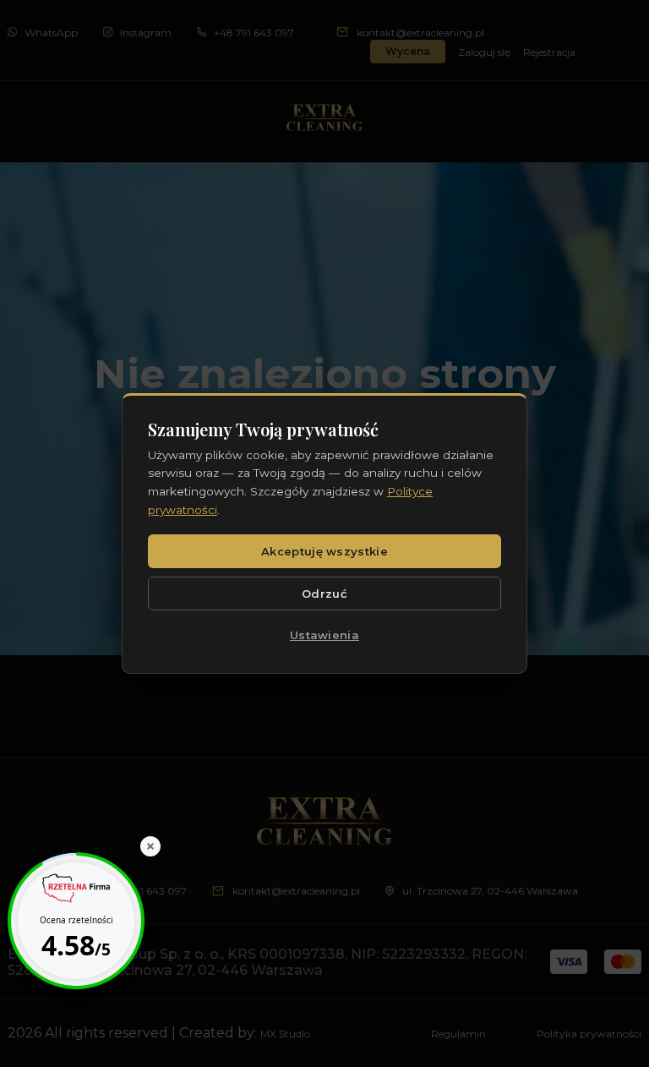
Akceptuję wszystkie (324, 551)
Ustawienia (324, 635)
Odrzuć (324, 593)
